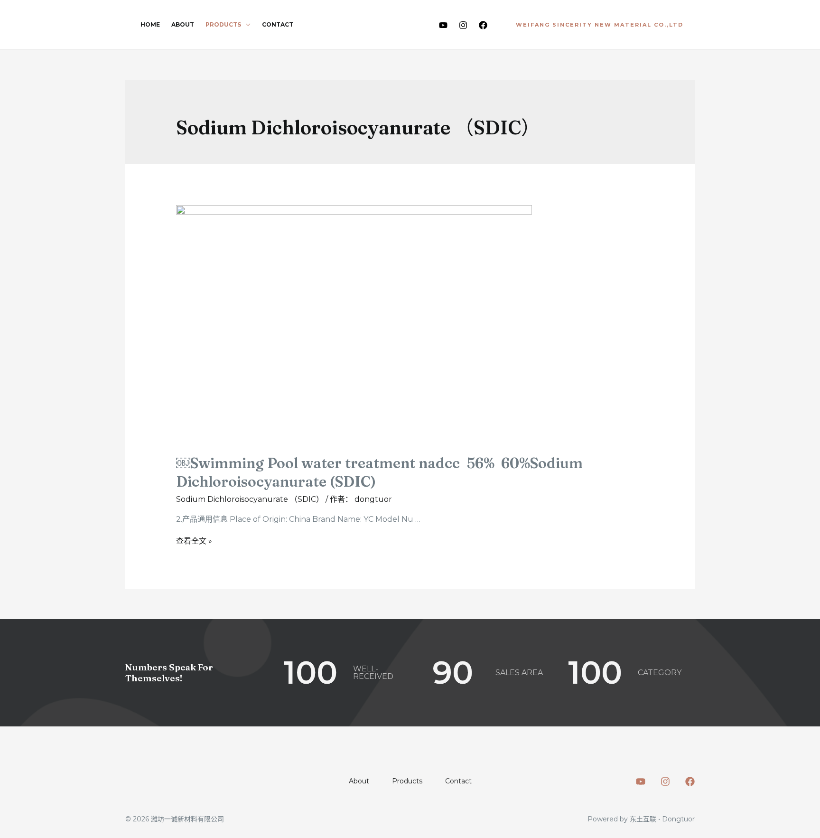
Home (150, 24)
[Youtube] (443, 25)
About (182, 24)
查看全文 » (194, 541)
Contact (277, 24)
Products (223, 24)
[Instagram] (463, 25)
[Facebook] (483, 25)
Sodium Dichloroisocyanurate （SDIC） (250, 499)
